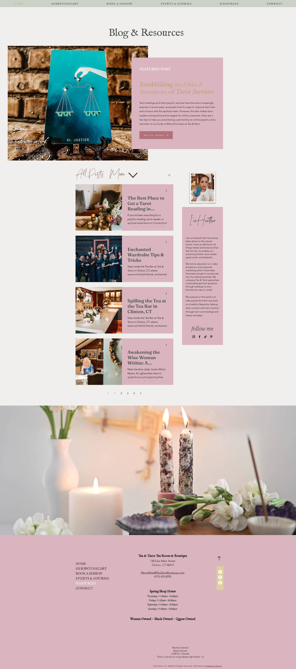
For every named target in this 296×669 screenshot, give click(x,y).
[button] (119, 3)
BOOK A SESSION (89, 573)
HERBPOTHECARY (91, 568)
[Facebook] (199, 336)
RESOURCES (86, 582)
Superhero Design (214, 666)
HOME (81, 563)
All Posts (89, 175)
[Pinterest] (211, 336)
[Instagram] (193, 336)
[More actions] (167, 190)
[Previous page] (108, 393)
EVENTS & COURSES (92, 578)
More (117, 175)
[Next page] (140, 393)
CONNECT (84, 587)
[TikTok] (205, 336)
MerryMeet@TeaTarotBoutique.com (162, 572)
